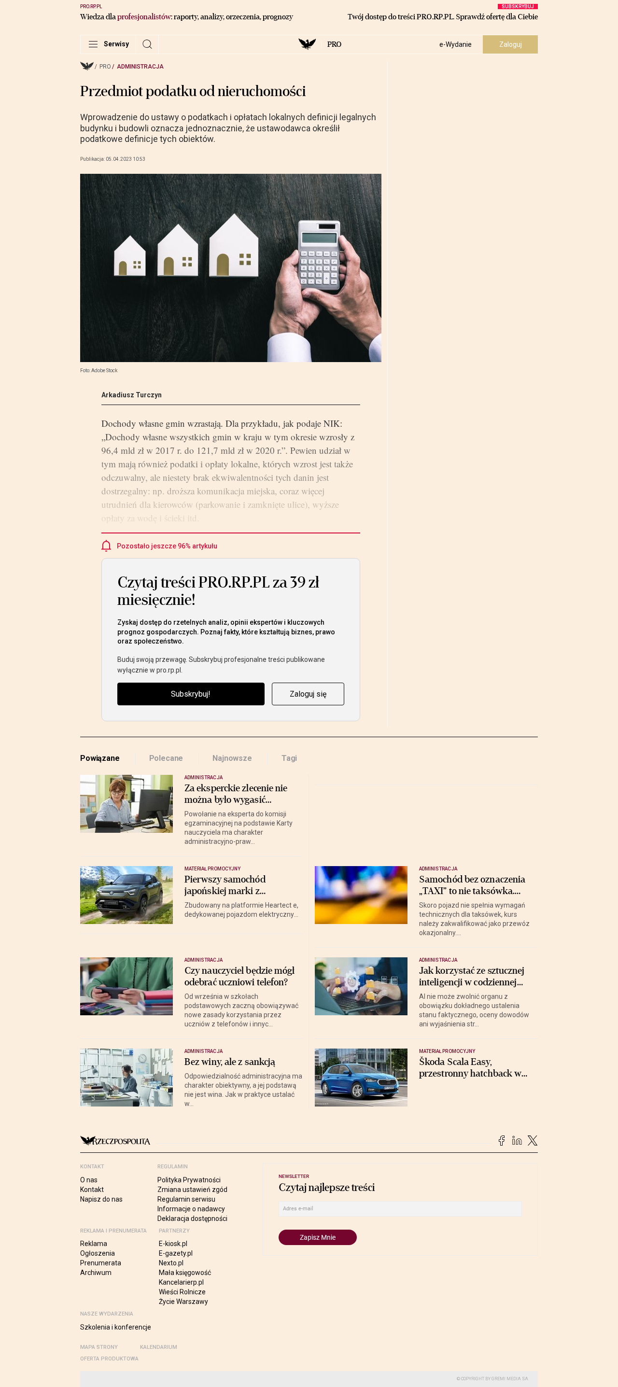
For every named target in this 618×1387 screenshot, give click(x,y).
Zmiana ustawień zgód (192, 1189)
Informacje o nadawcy (191, 1209)
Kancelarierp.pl (181, 1282)
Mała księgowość (185, 1272)
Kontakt (92, 1189)
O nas (89, 1180)
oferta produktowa (109, 1359)
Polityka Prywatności (189, 1180)
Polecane (166, 758)
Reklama (93, 1243)
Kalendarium (158, 1347)
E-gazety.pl (176, 1253)
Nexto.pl (171, 1263)
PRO (334, 44)
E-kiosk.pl (173, 1243)
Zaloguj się (308, 694)
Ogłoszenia (97, 1253)
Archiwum (96, 1272)
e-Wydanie (455, 44)
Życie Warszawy (183, 1301)
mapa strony (99, 1347)
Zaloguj (510, 44)
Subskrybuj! (191, 694)
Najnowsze (232, 758)
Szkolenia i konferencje (115, 1327)
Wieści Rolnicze (182, 1292)
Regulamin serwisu (186, 1199)
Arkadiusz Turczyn (131, 395)
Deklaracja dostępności (192, 1218)
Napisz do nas (101, 1199)
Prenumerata (100, 1263)
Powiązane (100, 758)
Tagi (289, 758)
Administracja (140, 66)
